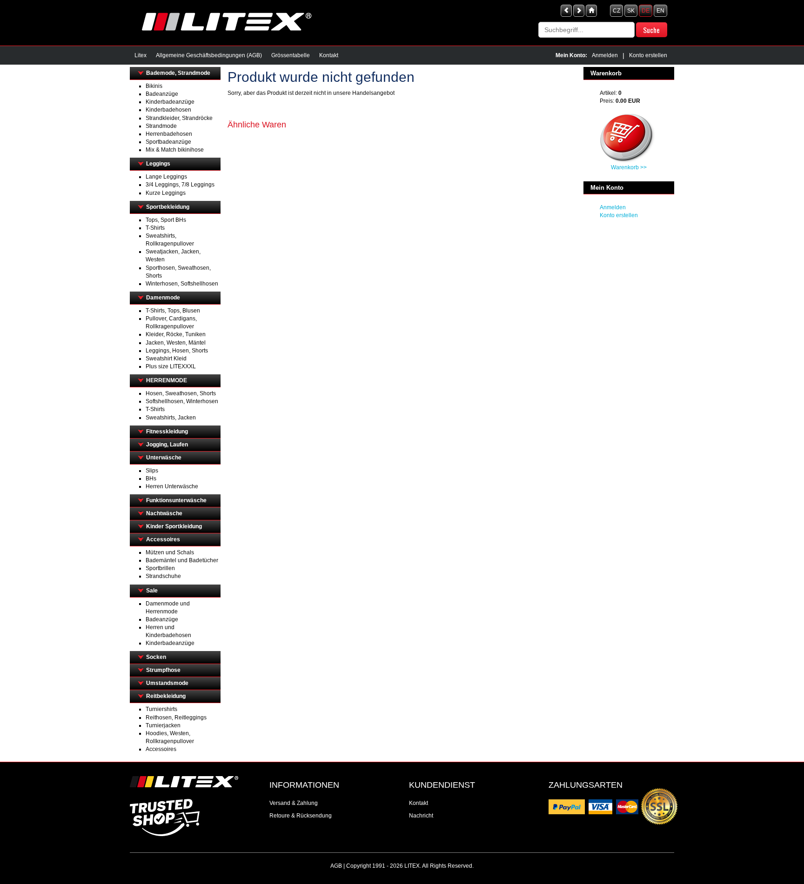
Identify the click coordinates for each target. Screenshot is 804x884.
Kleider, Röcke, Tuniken (176, 334)
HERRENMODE (166, 380)
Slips (152, 470)
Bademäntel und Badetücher (182, 560)
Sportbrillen (160, 568)
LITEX (412, 866)
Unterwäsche (163, 457)
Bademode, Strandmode (178, 73)
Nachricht (421, 815)
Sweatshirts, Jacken (171, 417)
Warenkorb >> (629, 167)
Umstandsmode (167, 683)
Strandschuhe (163, 576)
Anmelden (605, 55)
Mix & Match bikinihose (175, 149)
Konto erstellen (648, 55)
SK (631, 10)
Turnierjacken (163, 725)
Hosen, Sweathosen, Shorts (181, 393)
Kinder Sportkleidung (174, 526)
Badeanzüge (162, 94)
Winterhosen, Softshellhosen (182, 283)
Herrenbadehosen (169, 134)
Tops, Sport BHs (166, 220)
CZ (616, 10)
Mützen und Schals (170, 552)
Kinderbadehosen (168, 109)
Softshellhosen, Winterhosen (182, 401)
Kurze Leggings (166, 193)
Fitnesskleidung (167, 431)
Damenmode (163, 297)
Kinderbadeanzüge (170, 102)
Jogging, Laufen (167, 444)
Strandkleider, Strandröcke (179, 118)
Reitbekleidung (166, 696)
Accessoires (163, 539)
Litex (140, 55)
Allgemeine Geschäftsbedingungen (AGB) (209, 55)
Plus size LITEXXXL (171, 366)
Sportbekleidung (167, 207)
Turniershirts (161, 709)
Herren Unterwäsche (172, 486)
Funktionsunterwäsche (176, 500)
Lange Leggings (166, 176)
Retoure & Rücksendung (300, 815)
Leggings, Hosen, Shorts (177, 350)
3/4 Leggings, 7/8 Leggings (180, 184)
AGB (336, 866)
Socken (156, 657)
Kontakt (328, 55)
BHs (151, 478)
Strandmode (161, 126)
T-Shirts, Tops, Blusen (173, 310)
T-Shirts (155, 228)
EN (660, 10)
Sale (152, 590)
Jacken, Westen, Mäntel (176, 342)
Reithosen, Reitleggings (176, 717)
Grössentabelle (290, 55)
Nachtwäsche (164, 513)
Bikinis (154, 86)
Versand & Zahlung (293, 803)
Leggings (158, 163)
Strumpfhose (163, 670)
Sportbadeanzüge (168, 142)
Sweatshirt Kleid (166, 358)
